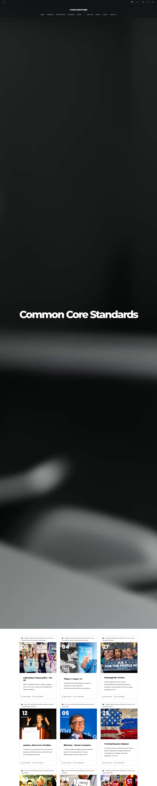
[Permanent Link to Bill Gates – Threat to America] (78, 724)
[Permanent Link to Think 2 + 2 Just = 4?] (78, 657)
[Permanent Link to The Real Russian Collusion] (119, 724)
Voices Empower (78, 10)
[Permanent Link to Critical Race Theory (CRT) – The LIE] (38, 657)
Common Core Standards (31, 704)
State (44, 640)
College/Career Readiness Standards (34, 638)
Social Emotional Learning (35, 640)
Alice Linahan (27, 696)
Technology (65, 706)
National (71, 640)
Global (111, 706)
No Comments (39, 696)
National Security (49, 704)
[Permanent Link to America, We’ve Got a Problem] (38, 724)
